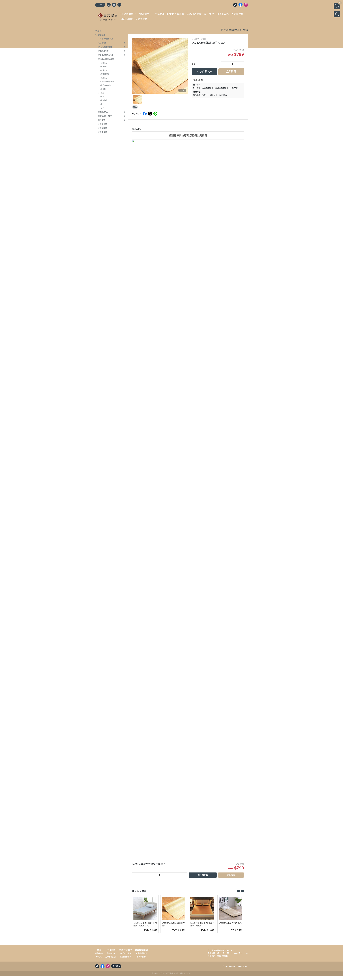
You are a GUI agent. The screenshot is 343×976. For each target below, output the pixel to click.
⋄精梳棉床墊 (104, 74)
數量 (193, 64)
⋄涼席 (102, 93)
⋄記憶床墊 (103, 63)
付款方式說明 (125, 950)
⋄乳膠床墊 (103, 78)
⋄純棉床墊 (103, 70)
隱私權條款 (141, 957)
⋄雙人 (102, 104)
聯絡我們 (99, 953)
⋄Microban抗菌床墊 (107, 82)
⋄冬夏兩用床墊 (105, 85)
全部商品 (111, 950)
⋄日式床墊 (103, 67)
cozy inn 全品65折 (106, 39)
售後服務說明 (125, 957)
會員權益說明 (141, 950)
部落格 (99, 957)
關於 (99, 950)
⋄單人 (102, 97)
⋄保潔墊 (103, 89)
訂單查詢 (111, 953)
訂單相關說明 (111, 957)
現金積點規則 (141, 953)
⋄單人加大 (103, 100)
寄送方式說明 (125, 953)
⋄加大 (102, 108)
